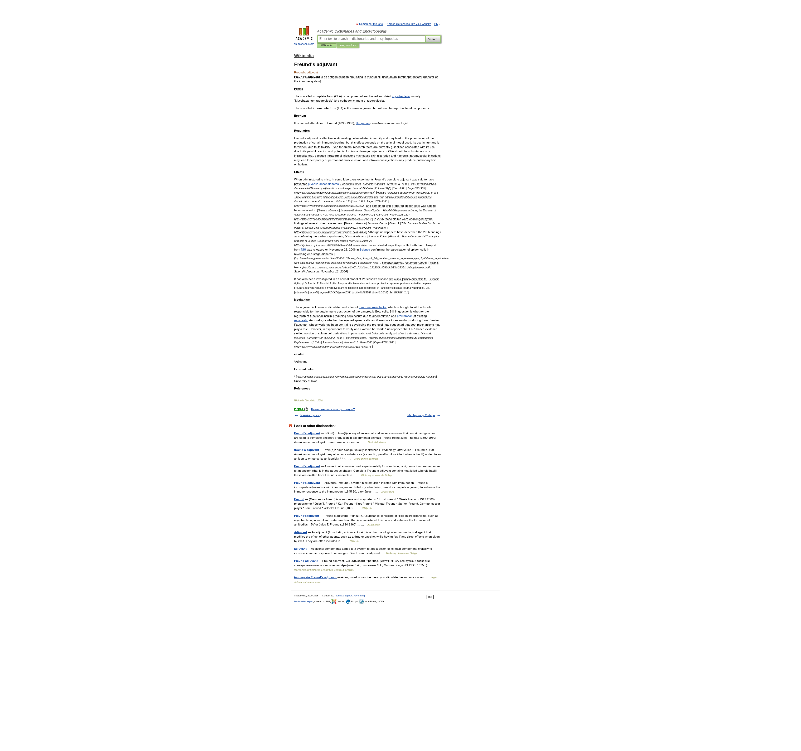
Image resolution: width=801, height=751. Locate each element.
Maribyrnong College (421, 415)
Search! (433, 39)
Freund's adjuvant (307, 433)
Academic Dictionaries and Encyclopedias (352, 31)
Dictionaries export (303, 601)
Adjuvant (300, 532)
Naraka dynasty (310, 415)
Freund (299, 499)
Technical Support (343, 595)
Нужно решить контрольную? (333, 409)
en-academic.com (304, 44)
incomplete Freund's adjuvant (315, 577)
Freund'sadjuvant (306, 515)
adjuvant (300, 548)
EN (436, 24)
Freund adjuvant (306, 560)
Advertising (359, 595)
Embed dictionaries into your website (409, 24)
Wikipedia (326, 45)
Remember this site (371, 24)
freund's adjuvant (306, 449)
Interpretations (348, 45)
